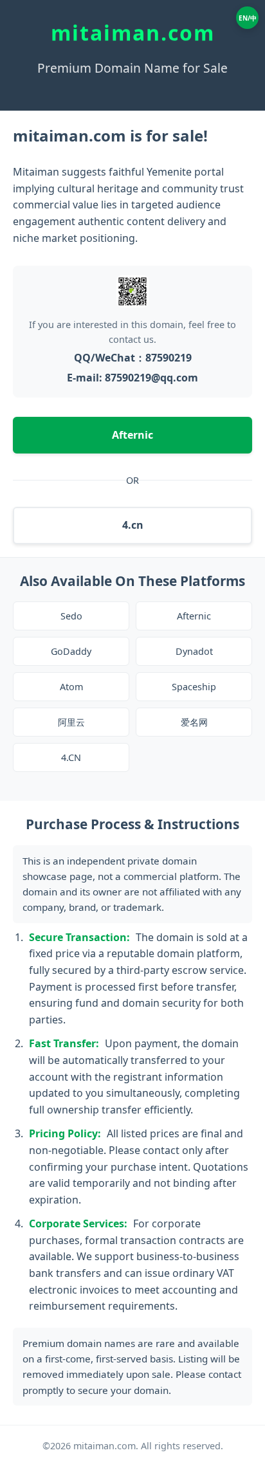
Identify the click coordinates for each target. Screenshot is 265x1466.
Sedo (71, 616)
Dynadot (194, 651)
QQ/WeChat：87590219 (133, 358)
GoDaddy (71, 651)
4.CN (71, 757)
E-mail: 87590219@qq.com (132, 378)
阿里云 (71, 722)
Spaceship (194, 687)
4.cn (132, 525)
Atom (71, 687)
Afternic (132, 435)
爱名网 (194, 722)
